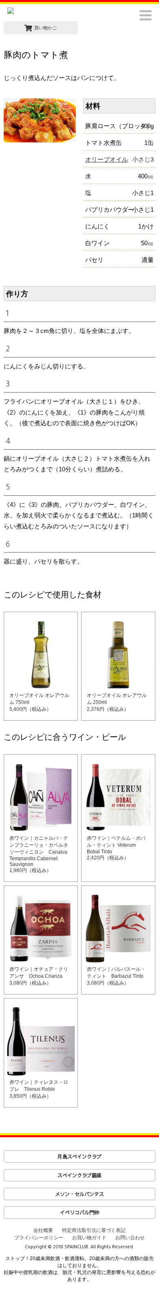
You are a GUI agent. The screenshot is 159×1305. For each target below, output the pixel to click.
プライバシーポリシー (38, 1237)
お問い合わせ (130, 1237)
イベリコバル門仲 (79, 1212)
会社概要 (43, 1230)
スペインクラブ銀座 (79, 1175)
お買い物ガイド (89, 1237)
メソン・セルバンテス (79, 1193)
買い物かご (45, 27)
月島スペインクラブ (79, 1156)
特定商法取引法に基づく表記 (94, 1230)
